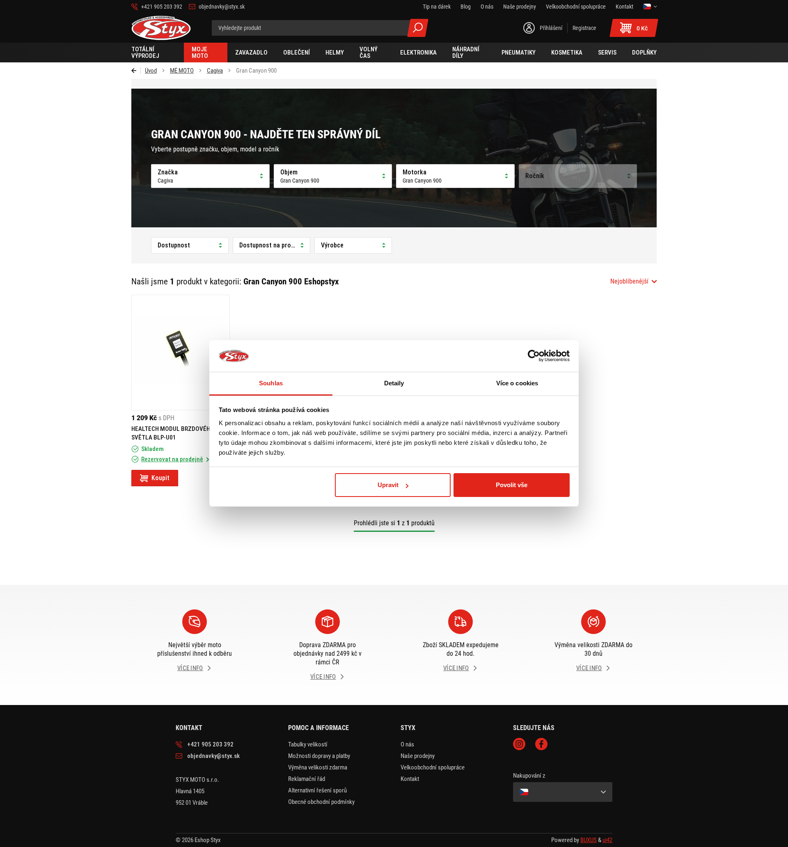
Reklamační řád (306, 779)
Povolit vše (511, 484)
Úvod (151, 70)
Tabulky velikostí (308, 744)
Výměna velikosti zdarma (317, 767)
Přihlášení (551, 28)
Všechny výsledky (418, 28)
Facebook (541, 744)
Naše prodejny (418, 756)
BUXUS (588, 840)
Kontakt (410, 779)
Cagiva (215, 70)
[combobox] (633, 281)
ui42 (607, 840)
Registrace (584, 28)
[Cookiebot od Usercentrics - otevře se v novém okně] (534, 356)
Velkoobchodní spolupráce (433, 767)
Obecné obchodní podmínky (321, 802)
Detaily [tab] (394, 383)
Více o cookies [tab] (517, 383)
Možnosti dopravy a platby (319, 756)
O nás (407, 744)
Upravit (388, 484)
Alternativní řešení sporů (317, 790)
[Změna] (650, 6)
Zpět (136, 70)
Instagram (519, 744)
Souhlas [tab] (271, 383)
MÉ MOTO (182, 70)
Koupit (160, 478)
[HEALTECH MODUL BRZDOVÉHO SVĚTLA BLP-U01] (180, 352)
